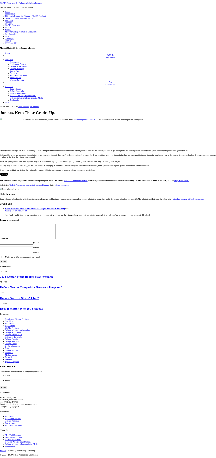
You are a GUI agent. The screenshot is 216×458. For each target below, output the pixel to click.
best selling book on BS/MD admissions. (188, 199)
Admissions (9, 323)
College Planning (42, 185)
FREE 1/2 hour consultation (76, 181)
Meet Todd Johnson (13, 435)
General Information (13, 350)
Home (7, 11)
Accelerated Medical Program (16, 319)
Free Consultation (12, 34)
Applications (10, 326)
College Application (13, 332)
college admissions (61, 185)
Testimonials (10, 14)
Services (8, 23)
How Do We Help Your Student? (18, 442)
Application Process (13, 419)
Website (36, 252)
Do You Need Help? (13, 440)
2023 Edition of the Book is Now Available (27, 276)
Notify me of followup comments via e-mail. (22, 257)
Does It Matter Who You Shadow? (22, 308)
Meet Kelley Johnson (13, 437)
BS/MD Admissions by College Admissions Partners (21, 3)
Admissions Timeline (13, 425)
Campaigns (9, 38)
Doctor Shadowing (12, 346)
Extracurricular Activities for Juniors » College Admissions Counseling (35, 208)
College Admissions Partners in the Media (21, 444)
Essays (7, 348)
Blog (7, 36)
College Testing (11, 344)
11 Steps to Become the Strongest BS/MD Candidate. (26, 16)
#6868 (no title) (11, 43)
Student (8, 29)
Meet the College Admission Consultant (20, 32)
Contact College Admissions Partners (19, 18)
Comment (34, 107)
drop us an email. (181, 181)
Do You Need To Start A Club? (19, 298)
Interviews (9, 353)
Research (8, 359)
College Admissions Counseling (22, 185)
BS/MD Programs (12, 328)
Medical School (11, 355)
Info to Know (10, 423)
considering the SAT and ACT (86, 119)
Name (36, 243)
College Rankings (12, 421)
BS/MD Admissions (13, 25)
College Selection (12, 341)
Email (36, 248)
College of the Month (13, 337)
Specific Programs (12, 362)
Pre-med (8, 357)
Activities (8, 321)
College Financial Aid (13, 335)
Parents (8, 27)
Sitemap (8, 41)
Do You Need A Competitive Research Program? (31, 287)
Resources (9, 20)
